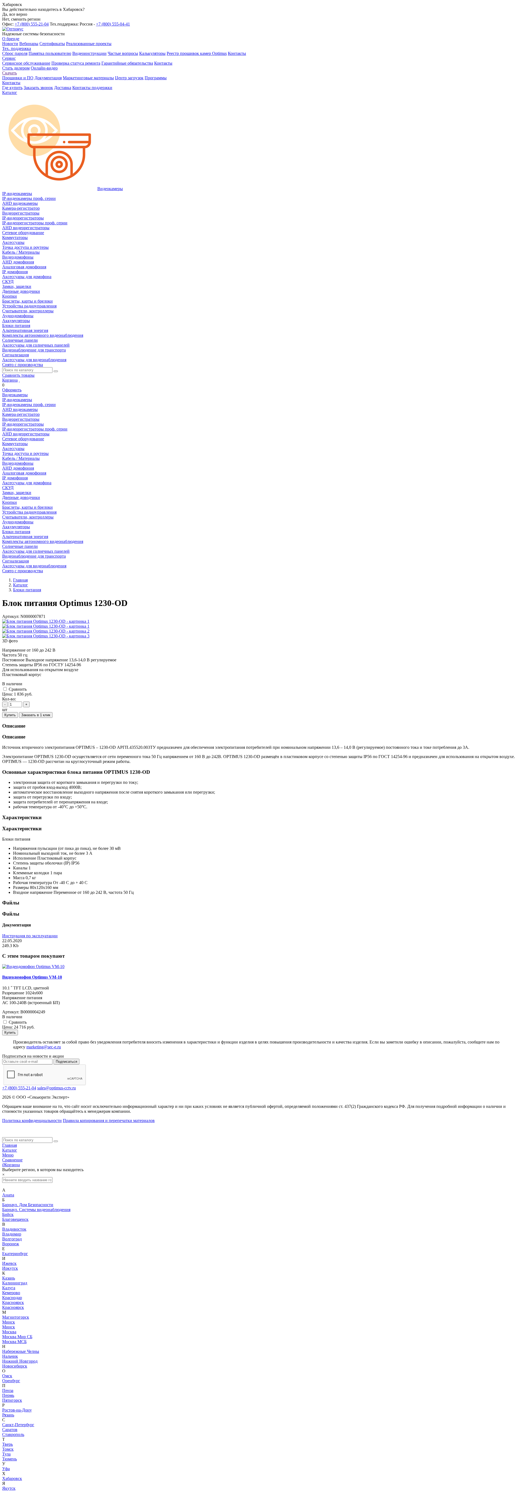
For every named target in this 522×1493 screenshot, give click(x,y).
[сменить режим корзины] (19, 380)
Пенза (7, 1390)
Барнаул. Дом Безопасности (27, 1204)
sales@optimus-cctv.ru (56, 1088)
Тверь (7, 1444)
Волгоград (12, 1239)
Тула (6, 1454)
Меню (8, 1155)
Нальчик (10, 1356)
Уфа (6, 1468)
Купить (10, 715)
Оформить (11, 390)
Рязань (8, 1415)
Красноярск (13, 1302)
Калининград (14, 1283)
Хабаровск (12, 1478)
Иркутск (10, 1268)
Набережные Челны (20, 1351)
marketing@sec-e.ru (43, 1047)
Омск (7, 1375)
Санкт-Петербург (18, 1424)
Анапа (8, 1195)
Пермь (8, 1395)
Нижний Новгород (20, 1361)
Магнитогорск (15, 1317)
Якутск (8, 1488)
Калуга (8, 1287)
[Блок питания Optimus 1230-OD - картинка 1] (45, 621)
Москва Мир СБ (17, 1336)
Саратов (9, 1429)
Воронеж (10, 1243)
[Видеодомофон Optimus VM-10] (33, 966)
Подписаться (66, 1062)
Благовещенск (15, 1219)
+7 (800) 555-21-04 (32, 24)
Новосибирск (14, 1366)
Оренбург (11, 1380)
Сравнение (12, 1160)
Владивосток (14, 1229)
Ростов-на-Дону (17, 1410)
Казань (8, 1278)
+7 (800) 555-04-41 (113, 24)
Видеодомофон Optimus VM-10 (32, 977)
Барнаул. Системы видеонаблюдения (36, 1209)
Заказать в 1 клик (35, 715)
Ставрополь (13, 1434)
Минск (8, 1322)
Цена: (7, 694)
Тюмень (9, 1459)
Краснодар (12, 1297)
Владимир (11, 1234)
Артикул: (10, 616)
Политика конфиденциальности (32, 1120)
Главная (9, 1145)
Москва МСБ (14, 1341)
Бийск (8, 1214)
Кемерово (11, 1292)
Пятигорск (12, 1400)
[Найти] (56, 371)
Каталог (9, 1150)
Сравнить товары (18, 375)
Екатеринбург (15, 1253)
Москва (9, 1331)
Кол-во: (9, 699)
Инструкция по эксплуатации (30, 935)
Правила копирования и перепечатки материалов (109, 1120)
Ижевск (9, 1263)
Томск (8, 1449)
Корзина (10, 380)
